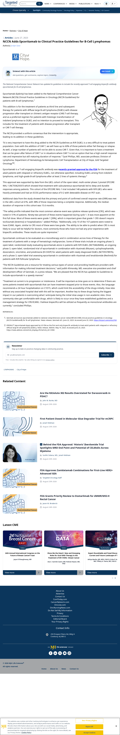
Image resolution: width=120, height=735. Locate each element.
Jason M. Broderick (50, 503)
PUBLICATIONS (84, 4)
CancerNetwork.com (60, 602)
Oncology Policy (69, 10)
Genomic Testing (94, 10)
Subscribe (105, 355)
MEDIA (72, 4)
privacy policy (50, 360)
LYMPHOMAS (9, 369)
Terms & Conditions (60, 616)
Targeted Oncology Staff (52, 478)
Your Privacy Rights (60, 621)
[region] (60, 726)
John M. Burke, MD (50, 400)
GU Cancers (105, 10)
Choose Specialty (19, 10)
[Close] (116, 726)
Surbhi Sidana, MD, (50, 455)
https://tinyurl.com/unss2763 (105, 320)
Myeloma (79, 10)
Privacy (60, 613)
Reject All (89, 727)
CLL (85, 10)
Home (5, 31)
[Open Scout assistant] (106, 4)
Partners (13, 31)
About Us (60, 591)
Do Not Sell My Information (60, 610)
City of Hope (21, 369)
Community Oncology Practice (52, 10)
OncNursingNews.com (60, 607)
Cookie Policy (26, 732)
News (64, 669)
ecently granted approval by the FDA (78, 169)
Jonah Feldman (48, 423)
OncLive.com (60, 605)
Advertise (60, 593)
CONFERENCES (59, 4)
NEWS (47, 4)
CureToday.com (60, 599)
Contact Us (60, 596)
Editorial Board (60, 619)
